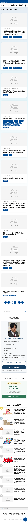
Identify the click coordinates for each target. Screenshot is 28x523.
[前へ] (5, 302)
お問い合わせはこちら (14, 367)
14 (19, 302)
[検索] (25, 312)
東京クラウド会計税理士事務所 (12, 5)
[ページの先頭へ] (25, 519)
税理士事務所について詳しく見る (14, 362)
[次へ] (22, 302)
